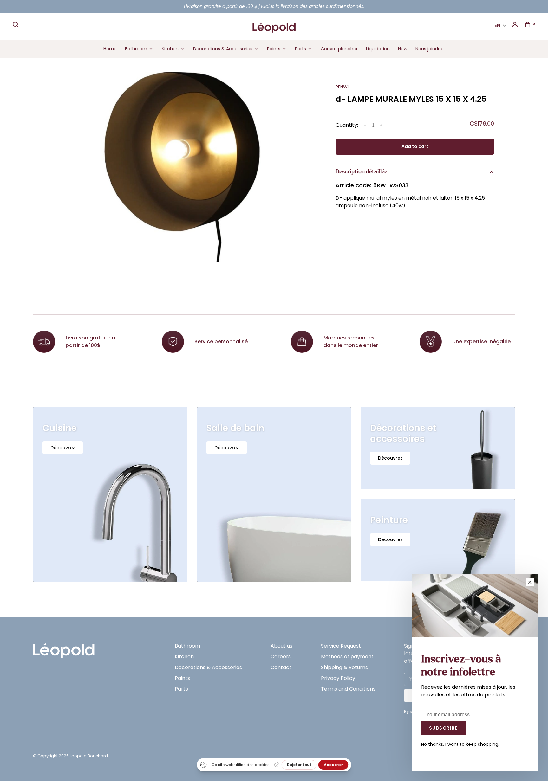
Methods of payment (347, 656)
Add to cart (414, 146)
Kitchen (170, 49)
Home (110, 49)
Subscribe (443, 728)
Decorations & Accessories (222, 49)
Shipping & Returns (344, 667)
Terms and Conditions (348, 689)
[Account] (516, 25)
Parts (300, 49)
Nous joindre (428, 49)
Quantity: (347, 125)
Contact (281, 667)
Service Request (341, 645)
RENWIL (343, 87)
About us (281, 645)
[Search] (16, 25)
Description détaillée (361, 172)
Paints (273, 49)
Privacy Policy (338, 678)
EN (497, 25)
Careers (281, 656)
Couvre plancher (339, 49)
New (402, 49)
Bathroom (136, 49)
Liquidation (378, 49)
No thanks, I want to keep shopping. (460, 744)
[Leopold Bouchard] (64, 647)
